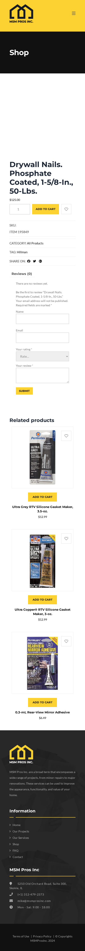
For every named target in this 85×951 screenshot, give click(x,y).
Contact (18, 857)
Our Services (21, 837)
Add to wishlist (66, 209)
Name (20, 311)
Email (19, 330)
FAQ (15, 850)
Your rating (24, 349)
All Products (35, 243)
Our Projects (21, 831)
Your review (24, 365)
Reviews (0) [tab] (22, 274)
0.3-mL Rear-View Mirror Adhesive (42, 712)
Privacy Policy (42, 936)
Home (16, 825)
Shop (16, 844)
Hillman (22, 252)
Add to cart (45, 209)
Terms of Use (21, 936)
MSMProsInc (38, 940)
